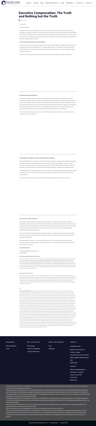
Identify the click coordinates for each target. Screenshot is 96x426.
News (41, 3)
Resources (79, 3)
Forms (7, 348)
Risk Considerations (11, 346)
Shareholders (69, 3)
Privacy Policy (54, 422)
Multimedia (52, 348)
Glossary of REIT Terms (33, 351)
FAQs (62, 3)
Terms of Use (64, 422)
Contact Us (89, 3)
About (28, 3)
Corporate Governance (51, 3)
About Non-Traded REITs (33, 348)
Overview (35, 3)
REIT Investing (31, 346)
